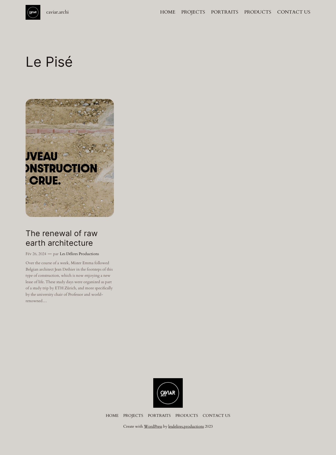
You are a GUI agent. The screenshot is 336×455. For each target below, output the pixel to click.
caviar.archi (57, 12)
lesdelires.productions (186, 426)
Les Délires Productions (79, 254)
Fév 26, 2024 (36, 254)
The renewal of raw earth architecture (62, 238)
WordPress (153, 426)
